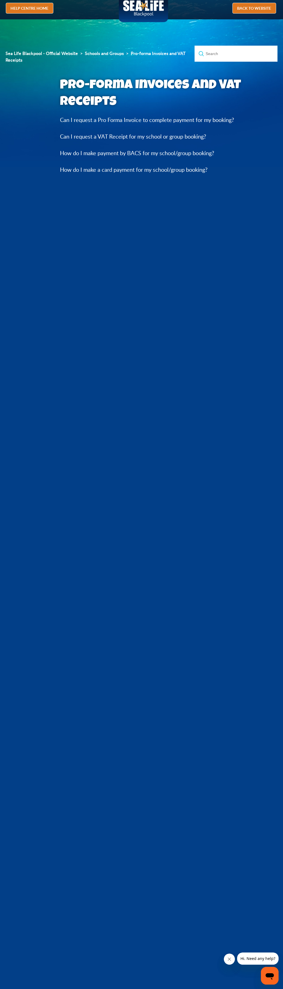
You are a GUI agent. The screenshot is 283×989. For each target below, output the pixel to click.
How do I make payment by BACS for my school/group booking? (137, 153)
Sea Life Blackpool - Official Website (42, 53)
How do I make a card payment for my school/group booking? (134, 169)
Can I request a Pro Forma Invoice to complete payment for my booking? (147, 120)
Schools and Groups (104, 53)
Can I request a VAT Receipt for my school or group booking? (133, 136)
